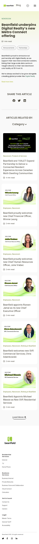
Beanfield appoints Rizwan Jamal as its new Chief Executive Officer (17, 307)
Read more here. (7, 82)
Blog (18, 5)
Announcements (8, 48)
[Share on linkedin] (24, 100)
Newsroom (6, 19)
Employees (7, 208)
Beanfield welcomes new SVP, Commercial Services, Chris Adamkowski (18, 353)
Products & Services (19, 156)
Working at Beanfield (28, 346)
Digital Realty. (30, 76)
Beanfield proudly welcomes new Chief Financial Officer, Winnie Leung (17, 216)
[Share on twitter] (19, 100)
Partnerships (23, 48)
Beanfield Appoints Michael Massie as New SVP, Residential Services (19, 399)
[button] (35, 6)
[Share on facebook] (14, 100)
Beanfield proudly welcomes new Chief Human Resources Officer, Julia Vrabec (18, 262)
